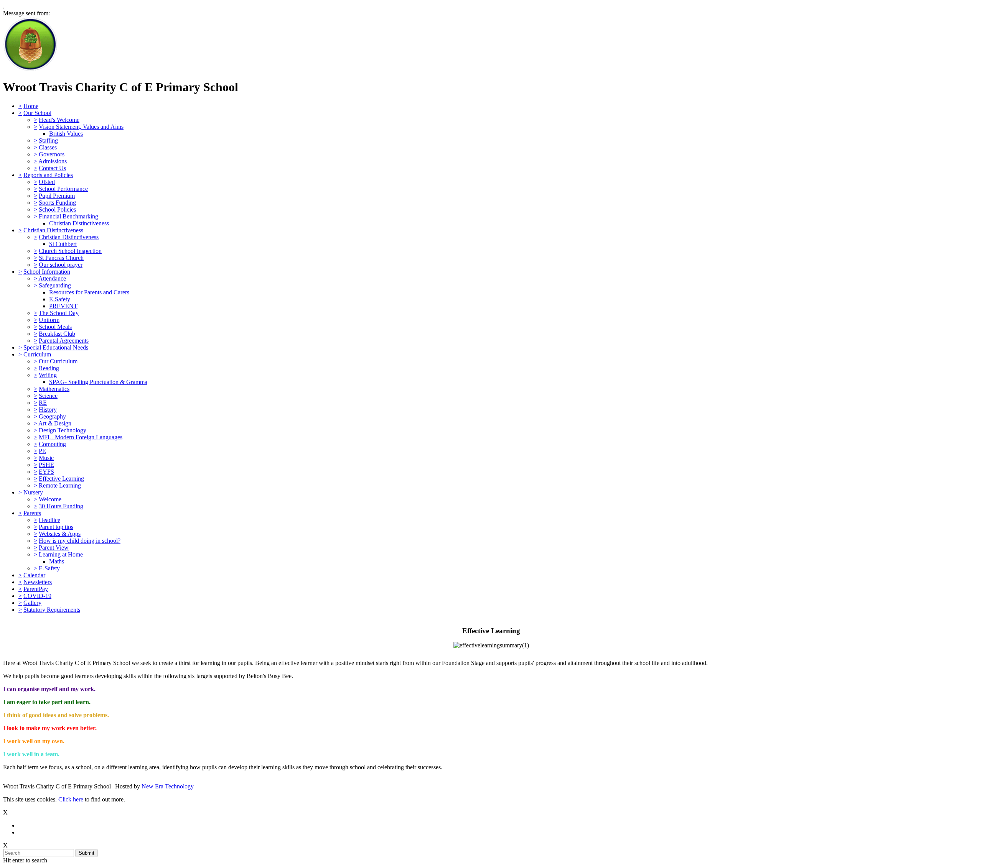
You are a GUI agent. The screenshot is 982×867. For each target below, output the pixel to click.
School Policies (57, 209)
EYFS (46, 471)
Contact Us (52, 168)
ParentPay (35, 589)
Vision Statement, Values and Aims (81, 126)
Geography (52, 416)
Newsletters (37, 582)
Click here (70, 799)
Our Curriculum (58, 361)
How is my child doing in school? (79, 540)
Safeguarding (55, 285)
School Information (46, 271)
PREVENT (63, 306)
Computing (52, 444)
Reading (49, 368)
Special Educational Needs (55, 347)
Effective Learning (61, 478)
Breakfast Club (57, 333)
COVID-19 (37, 596)
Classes (48, 147)
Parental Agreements (64, 340)
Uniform (49, 320)
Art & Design (54, 423)
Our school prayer (60, 264)
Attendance (52, 278)
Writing (48, 375)
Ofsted (47, 182)
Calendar (34, 575)
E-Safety (59, 299)
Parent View (54, 547)
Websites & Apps (60, 533)
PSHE (46, 464)
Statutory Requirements (51, 609)
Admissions (52, 161)
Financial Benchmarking (68, 216)
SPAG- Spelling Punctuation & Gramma (98, 382)
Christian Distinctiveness (79, 223)
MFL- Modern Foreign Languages (80, 437)
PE (42, 451)
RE (43, 402)
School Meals (55, 326)
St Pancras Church (61, 258)
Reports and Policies (48, 175)
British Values (66, 133)
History (48, 409)
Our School (37, 113)
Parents (32, 513)
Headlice (49, 520)
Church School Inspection (70, 251)
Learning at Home (61, 554)
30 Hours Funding (61, 506)
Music (46, 458)
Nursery (33, 492)
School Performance (63, 189)
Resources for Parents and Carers (89, 292)
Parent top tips (56, 527)
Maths (56, 561)
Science (48, 395)
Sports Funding (57, 202)
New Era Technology (168, 786)
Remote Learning (60, 485)
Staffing (48, 140)
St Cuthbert (63, 244)
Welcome (50, 499)
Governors (51, 154)
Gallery (32, 602)
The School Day (59, 313)
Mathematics (54, 389)
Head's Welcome (59, 120)
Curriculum (37, 354)
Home (30, 106)
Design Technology (62, 430)
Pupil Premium (57, 195)
